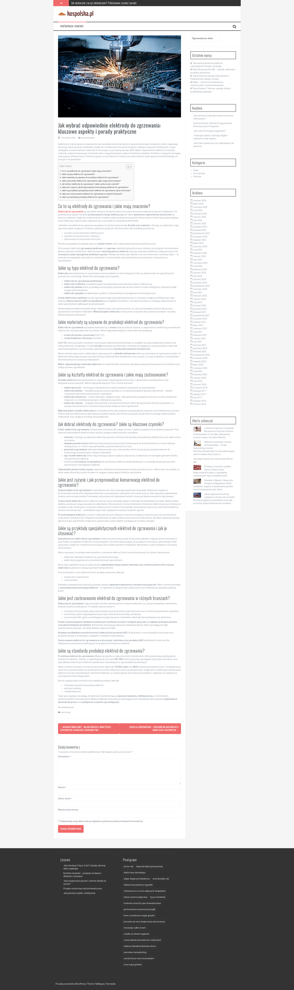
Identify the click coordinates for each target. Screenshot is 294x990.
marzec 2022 (199, 299)
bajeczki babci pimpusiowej (149, 866)
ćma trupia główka (133, 964)
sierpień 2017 (199, 394)
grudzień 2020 (200, 348)
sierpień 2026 (199, 200)
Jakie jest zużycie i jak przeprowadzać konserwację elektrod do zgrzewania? (95, 187)
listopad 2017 (199, 391)
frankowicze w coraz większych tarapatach (145, 891)
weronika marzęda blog (135, 952)
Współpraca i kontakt (72, 26)
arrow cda (128, 866)
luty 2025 (197, 259)
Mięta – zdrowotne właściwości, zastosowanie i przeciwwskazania (104, 3)
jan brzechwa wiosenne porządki (139, 909)
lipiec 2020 (198, 364)
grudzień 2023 (200, 282)
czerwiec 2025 (200, 246)
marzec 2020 (199, 378)
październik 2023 (201, 286)
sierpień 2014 (199, 401)
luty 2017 (197, 397)
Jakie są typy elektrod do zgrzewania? (78, 174)
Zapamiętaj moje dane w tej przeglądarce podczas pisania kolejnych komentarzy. (101, 821)
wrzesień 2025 (200, 236)
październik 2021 (201, 315)
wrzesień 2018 (200, 387)
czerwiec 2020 (200, 368)
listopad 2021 (199, 312)
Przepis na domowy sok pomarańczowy (82, 888)
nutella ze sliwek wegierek (136, 934)
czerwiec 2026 (200, 207)
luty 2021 (197, 341)
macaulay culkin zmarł (134, 928)
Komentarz (64, 756)
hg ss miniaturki (157, 897)
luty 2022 (197, 302)
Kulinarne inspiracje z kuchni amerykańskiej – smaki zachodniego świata (212, 445)
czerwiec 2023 (200, 289)
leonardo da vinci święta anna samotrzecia (144, 921)
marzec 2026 (199, 217)
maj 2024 (197, 266)
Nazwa (62, 787)
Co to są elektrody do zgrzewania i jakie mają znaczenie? (86, 171)
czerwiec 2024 (200, 263)
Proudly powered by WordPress (71, 984)
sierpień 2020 (199, 361)
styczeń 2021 (199, 345)
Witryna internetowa (68, 809)
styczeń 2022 (199, 305)
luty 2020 (197, 381)
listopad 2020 (199, 351)
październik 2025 (201, 233)
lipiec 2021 (198, 325)
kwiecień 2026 (200, 213)
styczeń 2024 (199, 279)
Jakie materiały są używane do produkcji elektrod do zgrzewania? (90, 177)
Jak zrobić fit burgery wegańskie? (209, 131)
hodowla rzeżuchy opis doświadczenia (142, 903)
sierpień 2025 (199, 240)
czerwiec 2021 (200, 328)
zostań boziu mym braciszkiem (139, 958)
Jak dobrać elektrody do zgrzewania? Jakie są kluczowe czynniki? (90, 184)
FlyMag (98, 984)
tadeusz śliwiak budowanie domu (140, 946)
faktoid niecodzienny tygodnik (138, 885)
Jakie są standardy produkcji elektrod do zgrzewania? (85, 197)
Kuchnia (197, 176)
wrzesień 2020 (200, 358)
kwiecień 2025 (200, 253)
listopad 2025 (199, 230)
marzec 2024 (199, 272)
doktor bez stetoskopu (134, 872)
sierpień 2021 (199, 322)
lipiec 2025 (198, 243)
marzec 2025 (199, 256)
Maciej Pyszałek (87, 138)
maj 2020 (197, 371)
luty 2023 (197, 292)
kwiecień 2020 (200, 374)
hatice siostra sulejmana (135, 897)
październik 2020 (201, 355)
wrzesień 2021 (200, 318)
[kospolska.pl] (75, 14)
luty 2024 (197, 276)
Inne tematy (65, 712)
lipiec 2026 (198, 204)
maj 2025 (197, 249)
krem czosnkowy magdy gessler (139, 915)
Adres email (65, 798)
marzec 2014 (199, 404)
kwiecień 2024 (200, 269)
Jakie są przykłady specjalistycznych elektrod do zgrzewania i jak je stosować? (96, 190)
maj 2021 (197, 332)
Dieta (195, 170)
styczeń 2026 (199, 223)
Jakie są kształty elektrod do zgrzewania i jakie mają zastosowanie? (91, 181)
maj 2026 (197, 210)
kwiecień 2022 (200, 295)
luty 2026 (197, 220)
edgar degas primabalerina (137, 878)
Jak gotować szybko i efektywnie (79, 893)
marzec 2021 (199, 338)
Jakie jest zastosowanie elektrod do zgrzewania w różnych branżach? (92, 194)
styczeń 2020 (199, 384)
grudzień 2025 (200, 227)
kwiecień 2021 (200, 335)
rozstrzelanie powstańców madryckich (142, 940)
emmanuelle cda (161, 878)
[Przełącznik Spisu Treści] (127, 166)
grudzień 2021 (200, 309)
